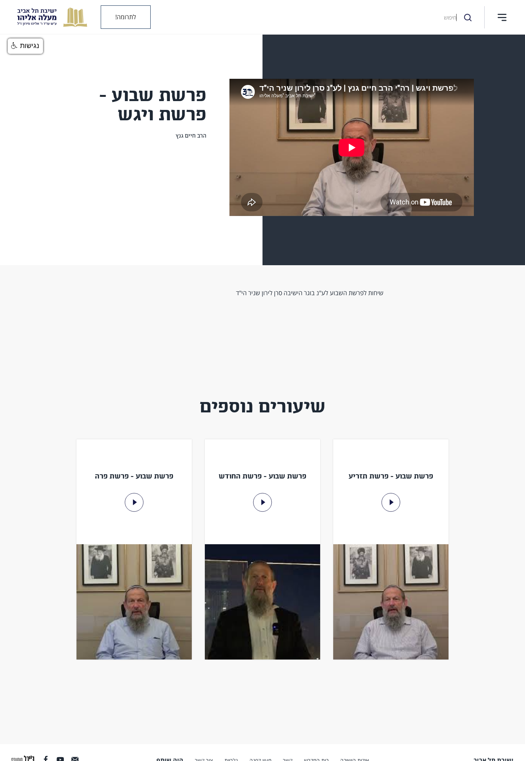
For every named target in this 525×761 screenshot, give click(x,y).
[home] (46, 17)
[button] (502, 17)
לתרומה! (125, 17)
